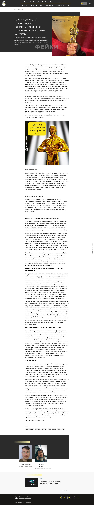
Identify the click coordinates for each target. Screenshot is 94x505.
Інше (22, 9)
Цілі (30, 1)
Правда (41, 5)
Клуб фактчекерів (60, 5)
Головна (15, 9)
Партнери (52, 1)
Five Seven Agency (28, 502)
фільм (63, 429)
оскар (49, 429)
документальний (30, 429)
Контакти (59, 1)
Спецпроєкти (49, 5)
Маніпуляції (32, 5)
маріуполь (44, 429)
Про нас (26, 1)
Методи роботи (36, 1)
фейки (58, 429)
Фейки (23, 5)
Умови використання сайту (25, 498)
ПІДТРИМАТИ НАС (92, 248)
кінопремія (37, 429)
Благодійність (45, 1)
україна (54, 429)
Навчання (65, 1)
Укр (90, 3)
